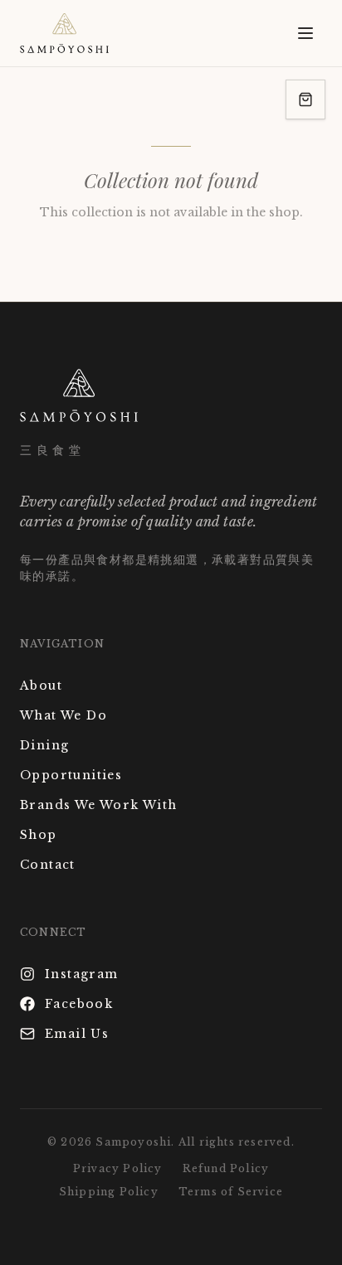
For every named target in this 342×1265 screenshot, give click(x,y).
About (41, 685)
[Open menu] (305, 33)
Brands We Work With (99, 804)
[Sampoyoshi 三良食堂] (64, 33)
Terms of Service (230, 1191)
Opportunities (71, 775)
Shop (38, 834)
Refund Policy (226, 1168)
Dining (44, 745)
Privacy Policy (118, 1168)
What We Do (63, 715)
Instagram (82, 974)
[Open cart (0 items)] (305, 99)
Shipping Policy (109, 1191)
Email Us (77, 1033)
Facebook (79, 1003)
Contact (48, 864)
